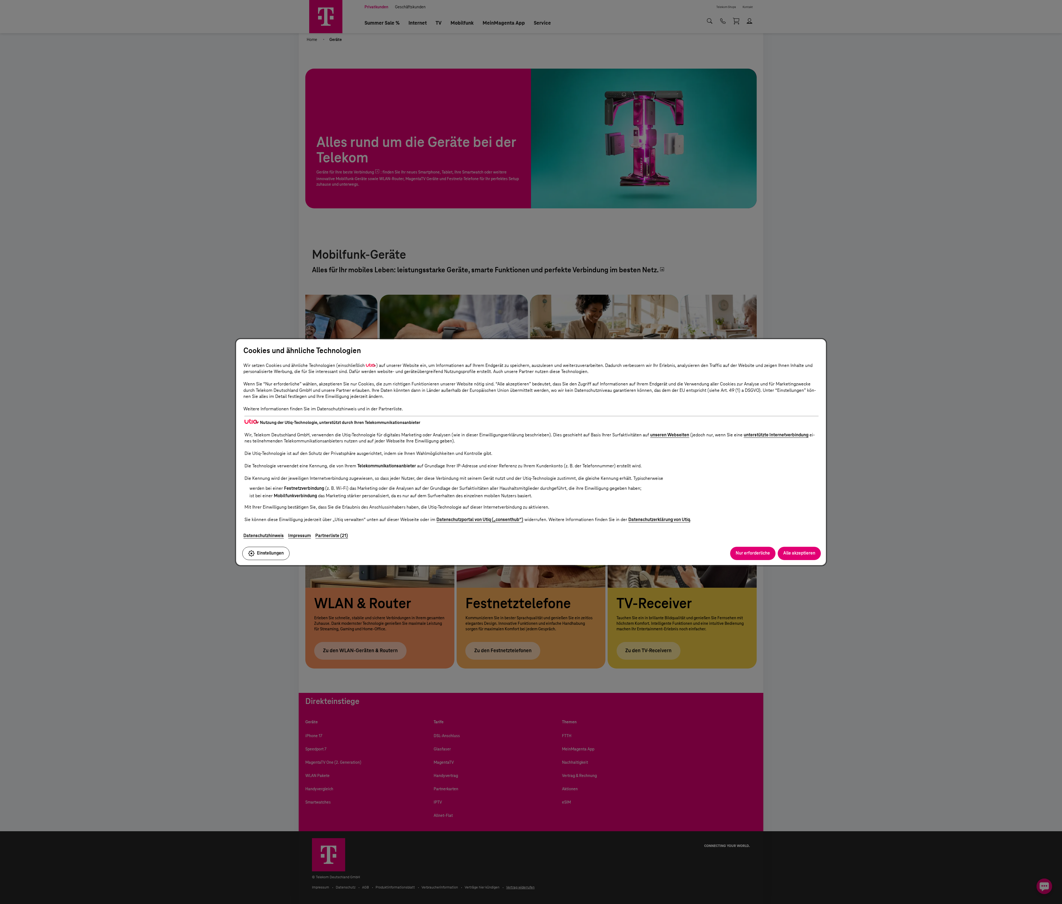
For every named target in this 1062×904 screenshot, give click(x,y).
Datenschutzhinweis (263, 535)
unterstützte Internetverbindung (776, 435)
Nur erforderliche (753, 553)
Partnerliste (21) (331, 535)
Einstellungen (270, 553)
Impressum (299, 535)
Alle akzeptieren (799, 553)
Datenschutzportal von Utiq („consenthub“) (479, 519)
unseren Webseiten (669, 435)
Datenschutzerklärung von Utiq (659, 519)
